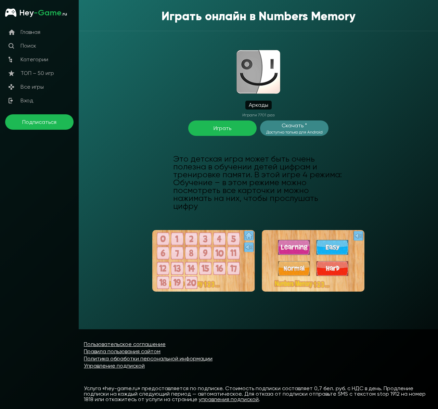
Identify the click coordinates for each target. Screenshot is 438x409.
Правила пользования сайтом (122, 351)
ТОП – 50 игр (37, 73)
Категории (34, 59)
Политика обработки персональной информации (148, 358)
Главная (30, 32)
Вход (27, 100)
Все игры (32, 87)
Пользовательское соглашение (125, 344)
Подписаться (39, 122)
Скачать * (294, 128)
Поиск (28, 45)
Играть (222, 128)
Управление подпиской (114, 365)
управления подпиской (229, 399)
